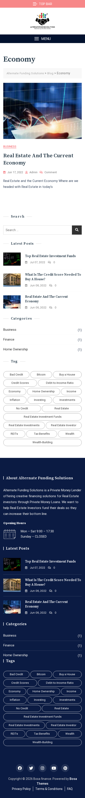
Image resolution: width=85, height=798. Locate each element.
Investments (67, 400)
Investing (40, 400)
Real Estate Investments (24, 425)
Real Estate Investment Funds (42, 416)
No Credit (22, 408)
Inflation (15, 400)
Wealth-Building (42, 442)
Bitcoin (41, 374)
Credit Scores (20, 382)
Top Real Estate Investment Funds (50, 256)
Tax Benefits (42, 433)
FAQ (70, 789)
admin (33, 172)
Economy (14, 391)
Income (71, 391)
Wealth (69, 433)
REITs (14, 433)
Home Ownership (15, 349)
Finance (8, 339)
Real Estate (61, 408)
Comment (50, 172)
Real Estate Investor (63, 425)
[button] (42, 39)
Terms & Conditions (49, 789)
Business (9, 146)
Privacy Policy (21, 789)
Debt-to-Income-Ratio (60, 382)
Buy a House (67, 374)
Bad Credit (16, 374)
